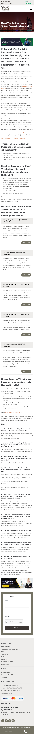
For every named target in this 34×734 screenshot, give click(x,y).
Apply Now (26, 242)
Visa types (4, 654)
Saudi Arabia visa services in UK (13, 412)
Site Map (4, 677)
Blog (2, 656)
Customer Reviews (7, 661)
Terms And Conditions (8, 675)
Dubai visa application (21, 132)
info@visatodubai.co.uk (9, 3)
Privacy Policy (5, 672)
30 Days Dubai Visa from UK (9, 685)
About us (4, 659)
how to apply (5, 646)
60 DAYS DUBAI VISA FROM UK (10, 690)
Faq (2, 651)
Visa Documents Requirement (10, 649)
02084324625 (6, 1)
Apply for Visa (8, 731)
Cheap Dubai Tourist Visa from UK (11, 688)
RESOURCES (5, 664)
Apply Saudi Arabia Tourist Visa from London (13, 138)
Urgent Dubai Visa (6, 693)
